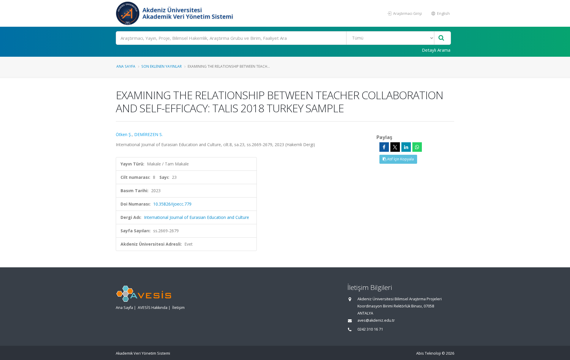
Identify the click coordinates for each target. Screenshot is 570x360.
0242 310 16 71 (370, 329)
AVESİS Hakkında (152, 307)
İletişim (178, 307)
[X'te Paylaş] (395, 147)
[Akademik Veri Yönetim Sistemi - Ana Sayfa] (128, 13)
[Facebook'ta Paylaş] (384, 147)
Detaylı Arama (436, 50)
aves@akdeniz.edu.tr (376, 320)
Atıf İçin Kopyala (400, 159)
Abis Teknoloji (428, 353)
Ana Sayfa (125, 66)
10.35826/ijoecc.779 (172, 204)
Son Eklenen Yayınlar (161, 66)
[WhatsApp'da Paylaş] (417, 147)
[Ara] (441, 38)
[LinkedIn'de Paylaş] (406, 147)
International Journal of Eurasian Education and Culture (196, 217)
